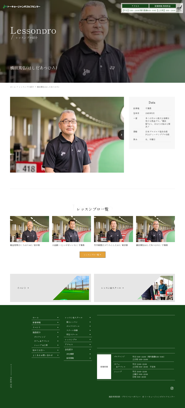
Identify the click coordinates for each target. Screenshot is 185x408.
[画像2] (67, 169)
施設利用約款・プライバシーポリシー (125, 396)
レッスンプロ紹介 (26, 87)
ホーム (13, 87)
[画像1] (66, 169)
